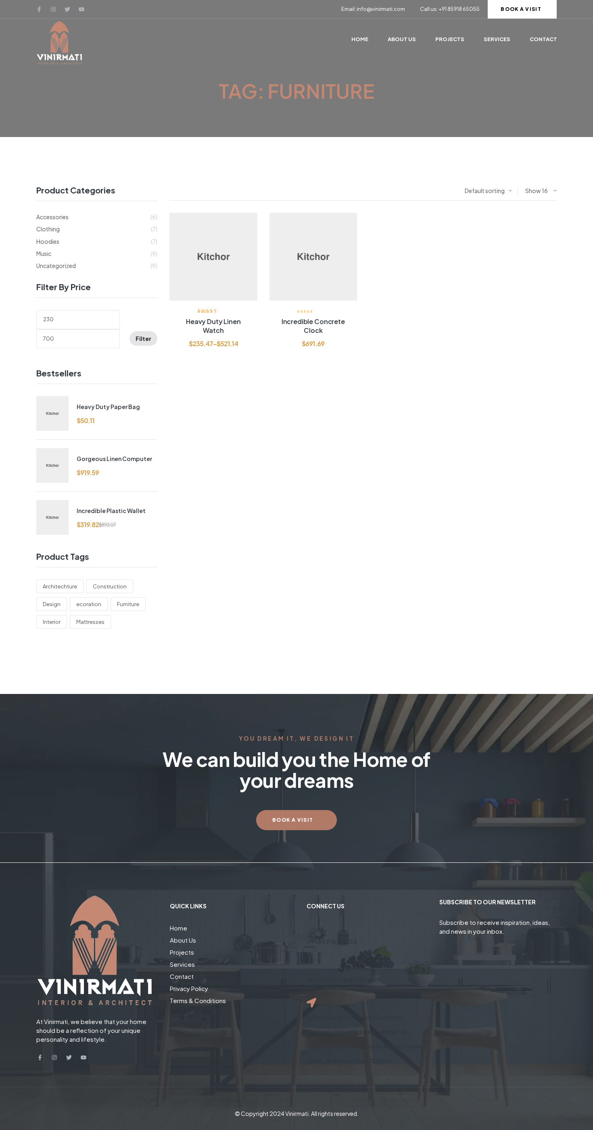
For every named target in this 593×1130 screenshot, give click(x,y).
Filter (143, 338)
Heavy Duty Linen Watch (213, 325)
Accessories (52, 216)
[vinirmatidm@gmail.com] (311, 965)
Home (178, 928)
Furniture (128, 604)
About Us (183, 940)
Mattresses (90, 622)
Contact (182, 976)
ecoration (88, 604)
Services (182, 964)
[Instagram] (53, 9)
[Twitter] (67, 9)
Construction (110, 586)
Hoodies (47, 241)
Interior (52, 622)
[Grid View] (179, 191)
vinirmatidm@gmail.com (343, 979)
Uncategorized (56, 265)
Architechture (60, 586)
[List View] (171, 191)
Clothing (48, 229)
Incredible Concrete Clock (313, 325)
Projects (182, 952)
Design (52, 604)
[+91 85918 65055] (311, 927)
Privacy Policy (189, 988)
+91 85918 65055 (332, 941)
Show (533, 190)
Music (43, 253)
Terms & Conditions (198, 1000)
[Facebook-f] (39, 9)
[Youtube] (81, 9)
